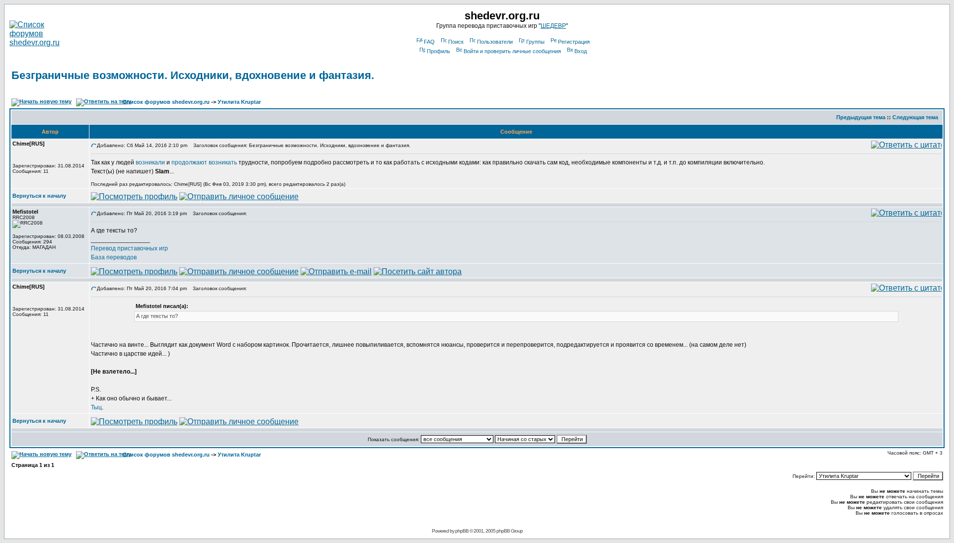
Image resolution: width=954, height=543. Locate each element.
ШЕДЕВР (553, 25)
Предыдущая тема (860, 117)
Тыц (96, 407)
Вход (580, 51)
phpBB (462, 531)
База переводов (114, 257)
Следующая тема (915, 117)
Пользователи (495, 42)
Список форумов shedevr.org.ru (166, 102)
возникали (150, 162)
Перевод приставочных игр (129, 248)
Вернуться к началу (39, 196)
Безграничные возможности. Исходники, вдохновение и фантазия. (192, 75)
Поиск (456, 42)
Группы (535, 42)
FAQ (429, 42)
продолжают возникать (204, 162)
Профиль (438, 51)
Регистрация (574, 42)
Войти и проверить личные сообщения (512, 51)
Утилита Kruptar (239, 102)
